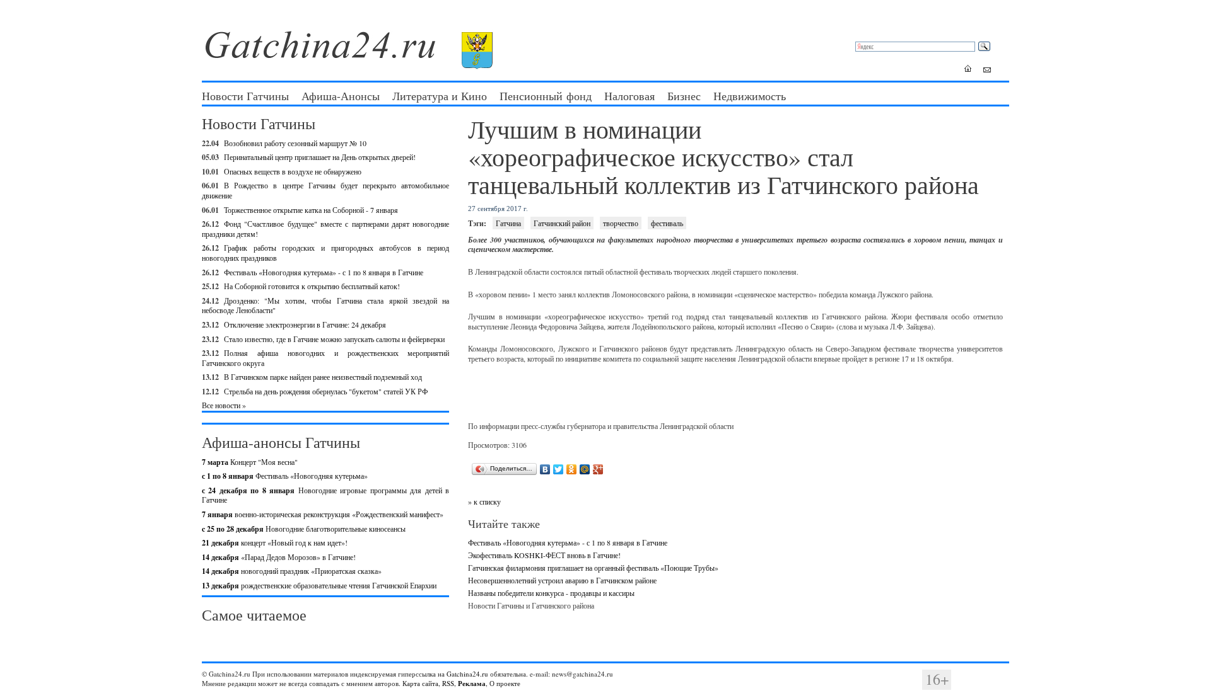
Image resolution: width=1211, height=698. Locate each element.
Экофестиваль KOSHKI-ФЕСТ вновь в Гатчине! (544, 555)
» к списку (484, 501)
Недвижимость (749, 95)
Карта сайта (420, 683)
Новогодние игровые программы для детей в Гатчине (325, 495)
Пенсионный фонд (546, 95)
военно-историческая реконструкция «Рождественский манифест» (322, 514)
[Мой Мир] (585, 469)
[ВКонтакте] (545, 469)
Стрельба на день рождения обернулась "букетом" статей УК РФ (326, 391)
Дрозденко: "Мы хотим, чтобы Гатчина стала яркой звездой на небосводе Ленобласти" (325, 305)
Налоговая (629, 95)
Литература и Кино (439, 95)
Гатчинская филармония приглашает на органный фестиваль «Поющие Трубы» (593, 568)
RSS (448, 683)
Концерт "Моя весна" (250, 462)
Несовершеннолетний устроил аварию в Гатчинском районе (562, 580)
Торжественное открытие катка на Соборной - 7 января (311, 210)
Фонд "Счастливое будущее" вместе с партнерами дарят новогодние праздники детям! (325, 229)
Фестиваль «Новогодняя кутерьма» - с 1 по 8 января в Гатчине (323, 272)
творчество (620, 223)
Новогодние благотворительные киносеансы (304, 529)
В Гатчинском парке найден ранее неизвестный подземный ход (323, 377)
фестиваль (667, 223)
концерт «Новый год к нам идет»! (275, 542)
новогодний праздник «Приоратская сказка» (292, 571)
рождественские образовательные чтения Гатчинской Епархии (319, 585)
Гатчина (508, 223)
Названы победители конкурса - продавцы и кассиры (551, 593)
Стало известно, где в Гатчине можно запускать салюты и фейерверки (334, 339)
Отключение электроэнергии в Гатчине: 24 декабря (305, 324)
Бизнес (684, 95)
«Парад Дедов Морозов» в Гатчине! (279, 557)
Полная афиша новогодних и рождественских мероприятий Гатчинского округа (325, 358)
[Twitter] (558, 469)
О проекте (504, 683)
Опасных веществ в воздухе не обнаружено (292, 171)
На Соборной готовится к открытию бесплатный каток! (312, 286)
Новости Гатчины (245, 95)
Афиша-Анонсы (340, 95)
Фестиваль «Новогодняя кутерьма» (285, 476)
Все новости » (224, 405)
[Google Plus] (598, 469)
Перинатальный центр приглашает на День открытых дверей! (320, 157)
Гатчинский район (562, 223)
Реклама (472, 683)
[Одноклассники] (571, 469)
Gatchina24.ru (467, 673)
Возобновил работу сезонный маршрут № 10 (295, 143)
